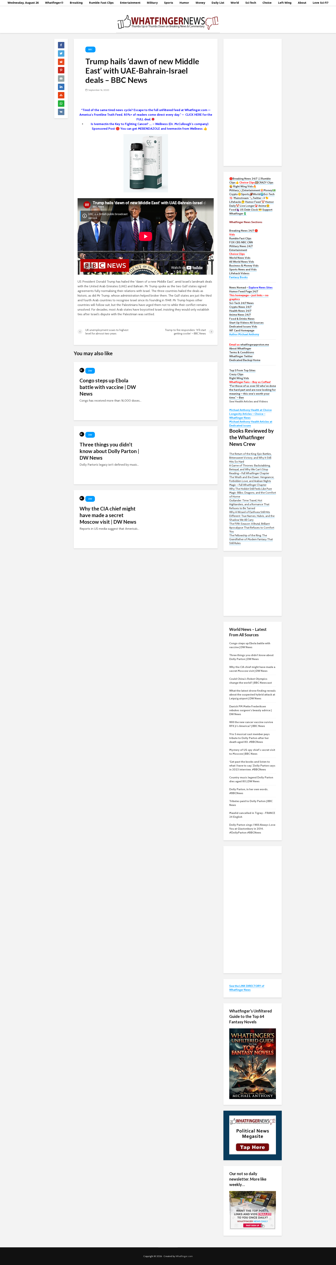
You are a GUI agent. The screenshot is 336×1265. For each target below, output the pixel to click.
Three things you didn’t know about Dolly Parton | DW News (109, 451)
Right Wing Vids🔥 (244, 186)
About (302, 2)
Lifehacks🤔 (237, 202)
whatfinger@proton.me (249, 344)
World (235, 2)
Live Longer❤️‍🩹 (249, 206)
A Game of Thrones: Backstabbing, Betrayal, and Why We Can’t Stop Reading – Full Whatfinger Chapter (249, 469)
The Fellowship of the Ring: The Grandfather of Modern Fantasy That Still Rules (251, 539)
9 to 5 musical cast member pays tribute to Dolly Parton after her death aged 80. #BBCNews (249, 738)
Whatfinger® (54, 2)
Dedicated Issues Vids (243, 326)
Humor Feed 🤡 (255, 202)
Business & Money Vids (244, 265)
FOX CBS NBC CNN (241, 242)
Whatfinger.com (184, 1256)
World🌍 (258, 194)
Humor (184, 2)
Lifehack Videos (239, 273)
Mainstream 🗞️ (243, 198)
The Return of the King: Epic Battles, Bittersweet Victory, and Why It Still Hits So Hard (250, 457)
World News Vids (239, 258)
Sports (168, 2)
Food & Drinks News (242, 318)
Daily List (218, 2)
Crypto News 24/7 (240, 307)
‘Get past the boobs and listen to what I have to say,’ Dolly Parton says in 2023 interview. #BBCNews (252, 765)
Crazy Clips (236, 374)
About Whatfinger (240, 348)
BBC (90, 49)
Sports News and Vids (243, 269)
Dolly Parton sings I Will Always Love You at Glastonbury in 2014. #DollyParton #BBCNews (252, 828)
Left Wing (284, 2)
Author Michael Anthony (244, 334)
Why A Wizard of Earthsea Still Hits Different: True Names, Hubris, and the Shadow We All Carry (252, 516)
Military (152, 2)
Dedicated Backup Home (244, 360)
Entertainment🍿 (252, 190)
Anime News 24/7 (240, 314)
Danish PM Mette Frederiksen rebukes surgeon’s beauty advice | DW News (250, 710)
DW (90, 370)
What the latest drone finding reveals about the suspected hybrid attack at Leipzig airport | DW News (252, 694)
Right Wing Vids (239, 378)
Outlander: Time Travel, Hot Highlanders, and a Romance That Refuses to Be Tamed (249, 504)
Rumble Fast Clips (101, 2)
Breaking (76, 2)
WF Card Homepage (241, 330)
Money (200, 2)
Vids (232, 234)
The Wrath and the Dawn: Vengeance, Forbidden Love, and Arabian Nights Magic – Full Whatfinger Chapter (251, 481)
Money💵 (269, 190)
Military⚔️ (235, 190)
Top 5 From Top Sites (242, 370)
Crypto (233, 194)
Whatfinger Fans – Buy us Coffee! (250, 382)
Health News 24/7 (240, 311)
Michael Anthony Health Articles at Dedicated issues (250, 423)
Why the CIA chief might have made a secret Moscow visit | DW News (108, 515)
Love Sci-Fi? (320, 2)
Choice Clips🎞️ (248, 182)
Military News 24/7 (241, 246)
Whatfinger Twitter (241, 356)
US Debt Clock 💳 (251, 209)
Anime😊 (264, 206)
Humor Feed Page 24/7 (243, 291)
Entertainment (130, 2)
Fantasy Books (238, 277)
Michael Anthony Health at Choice (250, 410)
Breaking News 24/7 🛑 (243, 230)
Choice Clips (237, 254)
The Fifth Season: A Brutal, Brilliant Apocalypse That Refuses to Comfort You (251, 527)
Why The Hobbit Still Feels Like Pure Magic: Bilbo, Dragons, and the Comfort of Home (252, 492)
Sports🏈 (247, 194)
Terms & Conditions (241, 352)
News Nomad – (251, 287)
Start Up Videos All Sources (246, 322)
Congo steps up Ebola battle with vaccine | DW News (108, 387)
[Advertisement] (252, 102)
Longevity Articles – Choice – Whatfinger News (247, 415)
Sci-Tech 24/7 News (241, 303)
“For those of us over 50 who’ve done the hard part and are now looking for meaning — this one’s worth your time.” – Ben (252, 391)
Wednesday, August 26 (23, 2)
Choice (267, 2)
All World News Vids (241, 261)
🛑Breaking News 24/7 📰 (245, 178)
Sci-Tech (250, 2)
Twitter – (258, 198)
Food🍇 (234, 209)
